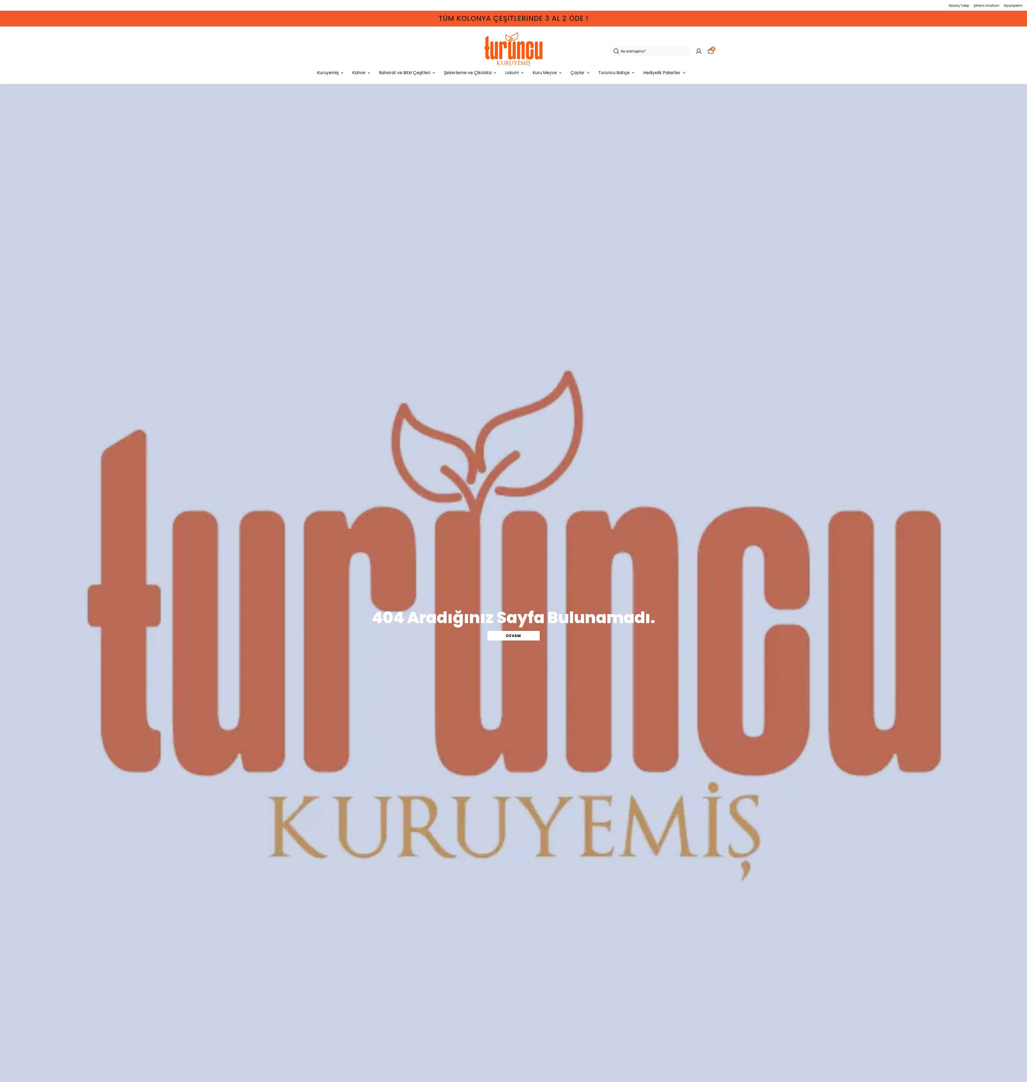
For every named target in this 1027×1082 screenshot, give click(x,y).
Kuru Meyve (544, 73)
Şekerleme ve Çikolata (468, 73)
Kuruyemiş (328, 73)
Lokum (512, 73)
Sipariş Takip (959, 5)
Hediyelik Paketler (662, 73)
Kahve (358, 73)
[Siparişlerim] (698, 51)
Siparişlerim (1013, 5)
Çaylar (577, 73)
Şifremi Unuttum (986, 5)
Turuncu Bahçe (614, 73)
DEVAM (513, 635)
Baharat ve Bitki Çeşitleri (404, 73)
